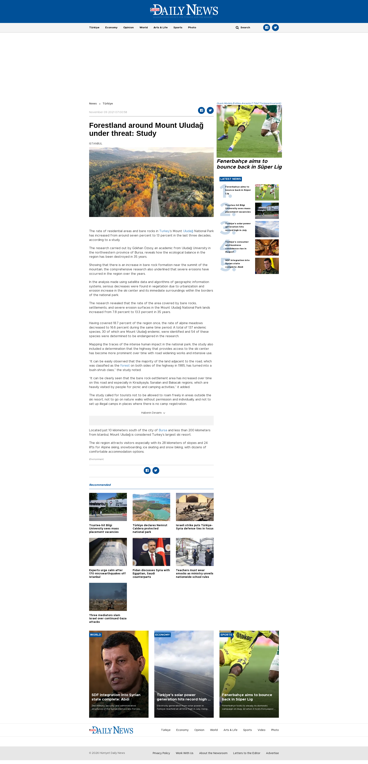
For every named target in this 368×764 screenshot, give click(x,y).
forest (125, 365)
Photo (192, 27)
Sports (177, 27)
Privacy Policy (161, 753)
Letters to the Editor (246, 753)
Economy (111, 27)
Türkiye (94, 27)
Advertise (272, 753)
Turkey (164, 231)
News (93, 103)
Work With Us (184, 753)
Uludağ (188, 231)
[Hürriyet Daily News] (184, 11)
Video (261, 730)
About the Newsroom (213, 753)
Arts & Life (161, 27)
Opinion (128, 27)
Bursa (163, 430)
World (144, 27)
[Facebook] (266, 27)
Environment (96, 459)
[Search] (237, 27)
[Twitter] (275, 27)
